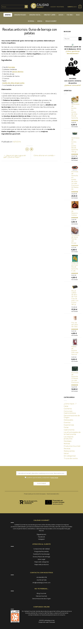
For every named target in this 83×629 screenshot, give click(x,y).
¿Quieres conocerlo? (72, 85)
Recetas (67, 449)
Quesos (61, 15)
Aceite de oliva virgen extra (13, 83)
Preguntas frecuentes (41, 551)
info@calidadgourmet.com (41, 582)
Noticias (67, 444)
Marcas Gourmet (41, 596)
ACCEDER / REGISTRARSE (57, 7)
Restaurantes (69, 451)
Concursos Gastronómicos (70, 412)
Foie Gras (70, 15)
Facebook (41, 537)
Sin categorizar (70, 456)
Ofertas (8, 15)
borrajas (11, 67)
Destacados (68, 420)
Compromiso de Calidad (41, 549)
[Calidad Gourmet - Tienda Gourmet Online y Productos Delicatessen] (40, 6)
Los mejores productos (68, 438)
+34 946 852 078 (41, 577)
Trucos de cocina (71, 458)
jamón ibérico (17, 72)
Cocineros (68, 409)
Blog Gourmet (41, 593)
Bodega (39, 21)
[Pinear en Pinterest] (31, 149)
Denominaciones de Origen (72, 416)
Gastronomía (69, 430)
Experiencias (69, 425)
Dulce (78, 15)
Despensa (31, 21)
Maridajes (67, 441)
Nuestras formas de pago (41, 554)
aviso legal (54, 477)
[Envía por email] (27, 149)
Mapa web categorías (41, 562)
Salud (66, 453)
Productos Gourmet (72, 446)
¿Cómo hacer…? (70, 404)
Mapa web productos (41, 564)
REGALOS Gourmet (51, 21)
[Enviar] (26, 6)
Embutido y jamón (49, 15)
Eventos (67, 422)
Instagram (41, 539)
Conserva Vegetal (35, 15)
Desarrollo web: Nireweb (47, 622)
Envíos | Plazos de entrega (41, 556)
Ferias (66, 427)
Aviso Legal (41, 559)
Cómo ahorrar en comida (44, 155)
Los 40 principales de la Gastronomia (72, 433)
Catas (66, 406)
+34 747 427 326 (41, 580)
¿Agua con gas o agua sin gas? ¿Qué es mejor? (15, 156)
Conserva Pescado (20, 15)
